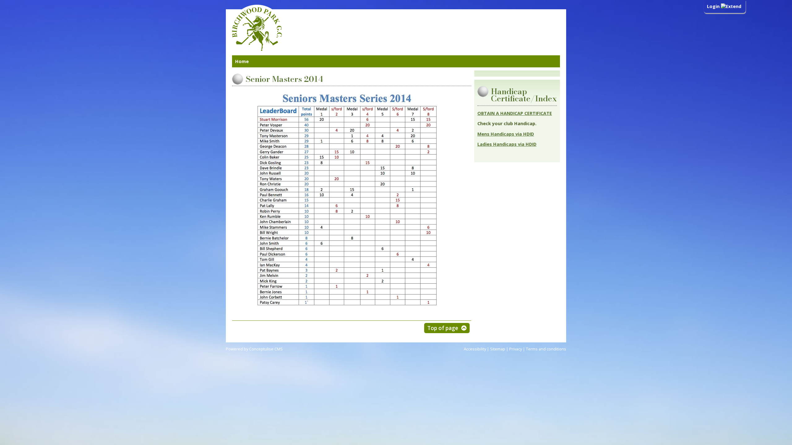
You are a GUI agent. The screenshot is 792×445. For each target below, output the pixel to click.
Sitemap (497, 349)
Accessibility (475, 349)
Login (714, 6)
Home (242, 61)
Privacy (515, 349)
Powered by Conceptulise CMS (254, 349)
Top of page (442, 328)
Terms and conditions (546, 349)
